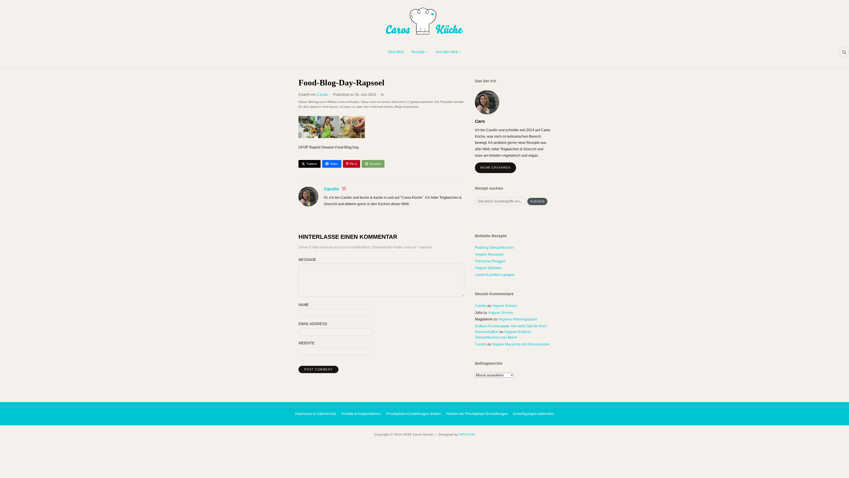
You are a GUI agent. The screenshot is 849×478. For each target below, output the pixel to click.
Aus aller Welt (447, 52)
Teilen (334, 164)
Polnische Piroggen (490, 261)
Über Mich (396, 52)
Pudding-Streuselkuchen (494, 247)
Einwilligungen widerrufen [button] (533, 414)
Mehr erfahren (495, 167)
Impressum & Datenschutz (315, 414)
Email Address (312, 324)
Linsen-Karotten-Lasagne (495, 275)
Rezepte (418, 52)
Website (306, 343)
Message (307, 260)
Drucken (375, 164)
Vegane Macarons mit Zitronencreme (521, 344)
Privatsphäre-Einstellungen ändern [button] (413, 414)
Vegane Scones (504, 306)
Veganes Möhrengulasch (517, 319)
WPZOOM (467, 434)
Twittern (311, 164)
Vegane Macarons (489, 254)
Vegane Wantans (488, 268)
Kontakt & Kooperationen (361, 414)
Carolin (322, 94)
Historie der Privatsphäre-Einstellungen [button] (477, 414)
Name (303, 305)
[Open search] (844, 52)
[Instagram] (344, 189)
